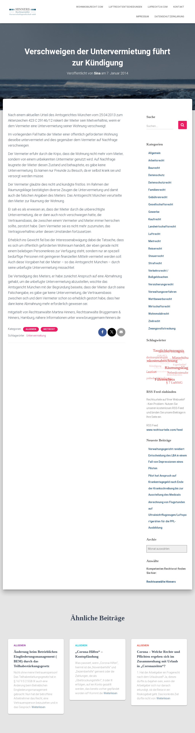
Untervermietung (36, 335)
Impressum (142, 16)
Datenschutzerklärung (169, 16)
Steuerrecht (156, 256)
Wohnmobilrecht (158, 313)
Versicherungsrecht (160, 284)
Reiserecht (155, 248)
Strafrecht (155, 263)
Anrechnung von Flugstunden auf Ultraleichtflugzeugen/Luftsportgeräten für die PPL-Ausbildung (167, 515)
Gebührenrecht (157, 197)
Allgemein (31, 329)
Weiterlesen (38, 707)
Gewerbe (153, 211)
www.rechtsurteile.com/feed (164, 429)
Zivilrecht (154, 321)
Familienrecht (156, 189)
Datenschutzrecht (159, 182)
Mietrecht (49, 329)
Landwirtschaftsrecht (162, 226)
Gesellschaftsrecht (160, 204)
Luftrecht (154, 233)
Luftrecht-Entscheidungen (125, 7)
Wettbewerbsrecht (160, 299)
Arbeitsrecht (156, 160)
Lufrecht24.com (158, 7)
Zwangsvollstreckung (161, 328)
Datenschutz (156, 175)
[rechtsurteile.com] (22, 11)
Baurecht (154, 167)
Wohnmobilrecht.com (89, 7)
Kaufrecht (154, 219)
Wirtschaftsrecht (159, 306)
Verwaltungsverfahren (162, 291)
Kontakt (178, 7)
